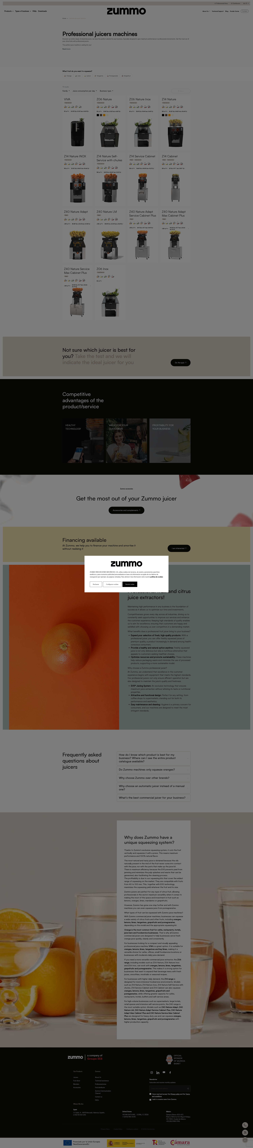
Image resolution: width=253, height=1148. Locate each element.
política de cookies (156, 577)
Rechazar (96, 584)
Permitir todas (129, 584)
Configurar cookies (112, 584)
